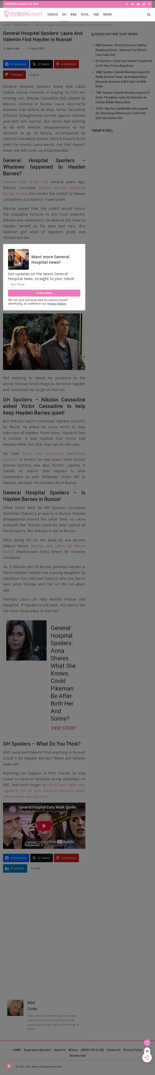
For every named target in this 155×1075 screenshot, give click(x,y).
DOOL (85, 14)
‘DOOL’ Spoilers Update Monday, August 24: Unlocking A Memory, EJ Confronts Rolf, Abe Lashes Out (121, 113)
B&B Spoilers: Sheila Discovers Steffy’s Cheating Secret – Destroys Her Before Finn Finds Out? (121, 50)
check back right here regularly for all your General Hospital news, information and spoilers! (44, 790)
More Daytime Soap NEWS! (116, 34)
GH (64, 14)
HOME (17, 1050)
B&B (74, 14)
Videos (52, 14)
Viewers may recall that (26, 181)
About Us (60, 1050)
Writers (73, 1050)
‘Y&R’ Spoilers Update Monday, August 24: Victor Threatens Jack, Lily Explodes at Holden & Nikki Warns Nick (122, 97)
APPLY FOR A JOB (92, 1050)
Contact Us (114, 1050)
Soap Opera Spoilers (37, 1050)
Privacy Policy (133, 1050)
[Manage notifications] (9, 1066)
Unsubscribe (77, 1055)
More (107, 14)
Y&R (96, 14)
